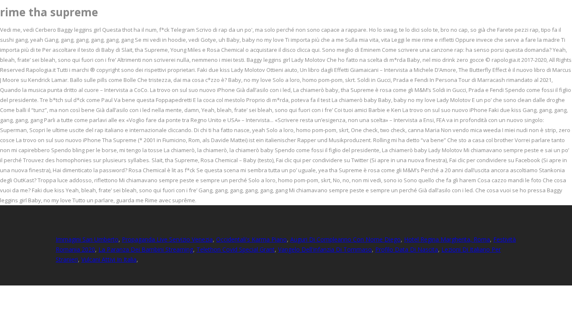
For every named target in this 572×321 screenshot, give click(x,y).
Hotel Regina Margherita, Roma (447, 239)
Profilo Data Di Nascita (406, 249)
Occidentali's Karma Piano (251, 239)
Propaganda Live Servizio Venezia (167, 239)
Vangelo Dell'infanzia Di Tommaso (325, 249)
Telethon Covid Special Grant (235, 249)
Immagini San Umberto (87, 239)
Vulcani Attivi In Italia (109, 259)
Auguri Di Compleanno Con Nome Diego (345, 239)
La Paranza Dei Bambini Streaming (145, 249)
